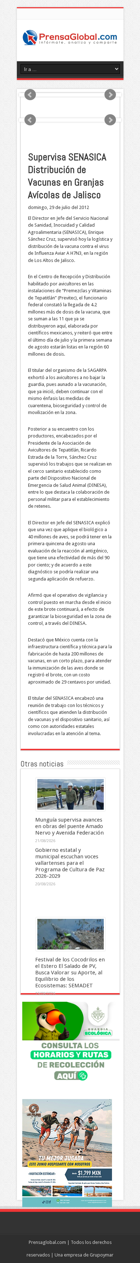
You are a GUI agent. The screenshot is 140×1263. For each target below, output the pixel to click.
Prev (30, 95)
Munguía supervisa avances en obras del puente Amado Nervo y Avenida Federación (69, 826)
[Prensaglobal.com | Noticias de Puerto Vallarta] (70, 43)
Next (110, 95)
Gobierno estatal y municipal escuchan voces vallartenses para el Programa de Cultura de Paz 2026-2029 (69, 863)
